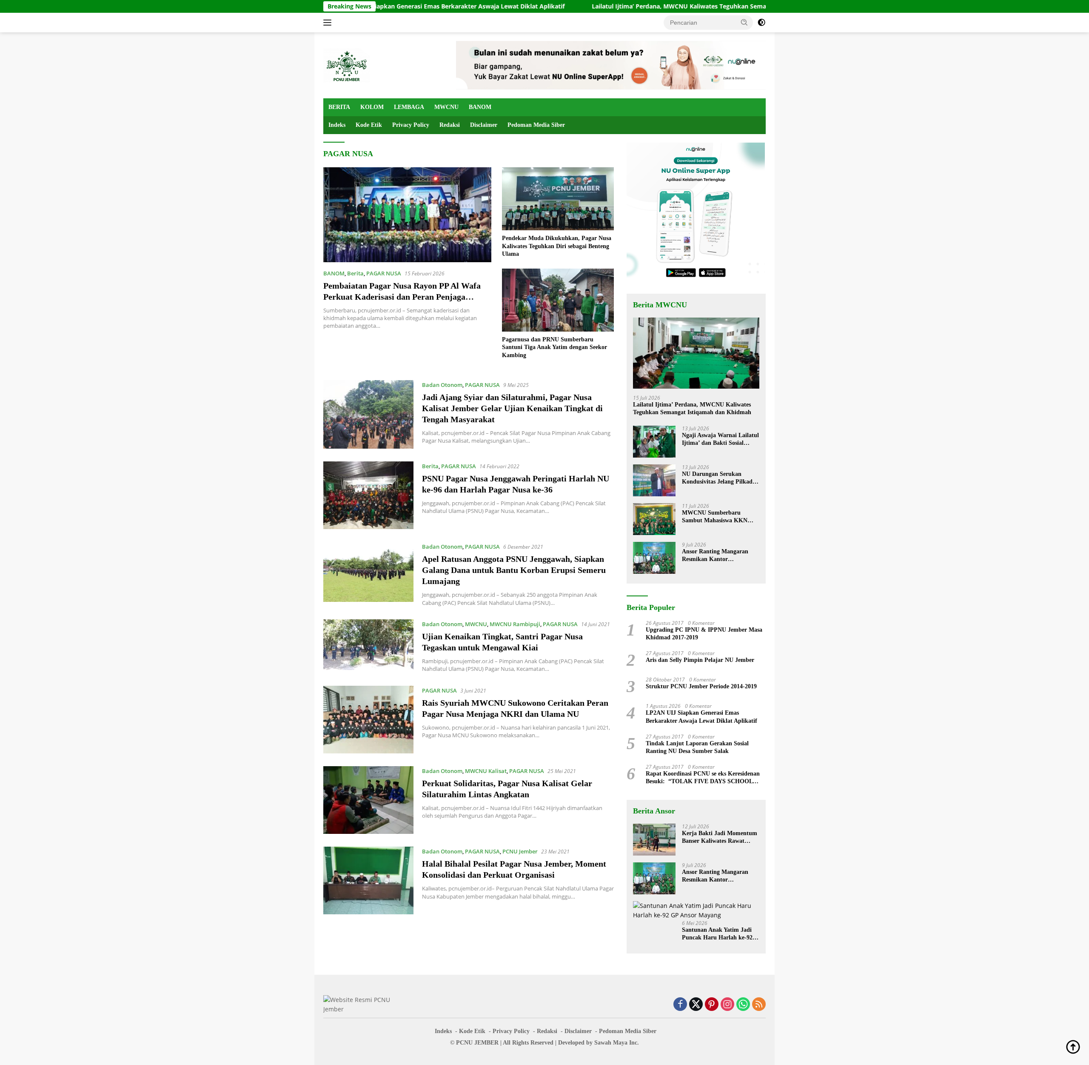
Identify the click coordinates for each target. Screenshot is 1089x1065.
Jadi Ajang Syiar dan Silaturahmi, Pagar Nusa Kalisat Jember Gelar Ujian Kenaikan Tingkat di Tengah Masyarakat (512, 408)
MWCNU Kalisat (486, 771)
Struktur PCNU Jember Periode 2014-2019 (701, 686)
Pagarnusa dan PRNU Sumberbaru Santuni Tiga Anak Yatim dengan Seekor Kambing (554, 347)
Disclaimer (483, 125)
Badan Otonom (442, 385)
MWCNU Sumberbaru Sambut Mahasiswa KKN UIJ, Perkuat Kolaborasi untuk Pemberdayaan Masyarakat (714, 517)
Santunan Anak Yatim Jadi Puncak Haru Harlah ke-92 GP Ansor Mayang (717, 934)
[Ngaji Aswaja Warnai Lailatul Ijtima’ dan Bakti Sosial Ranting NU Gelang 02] (654, 442)
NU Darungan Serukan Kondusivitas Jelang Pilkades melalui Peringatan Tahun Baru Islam (719, 478)
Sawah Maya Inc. (616, 1042)
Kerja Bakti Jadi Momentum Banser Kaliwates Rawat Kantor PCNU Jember (719, 837)
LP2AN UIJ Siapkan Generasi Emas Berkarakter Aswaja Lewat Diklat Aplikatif (387, 6)
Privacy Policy (410, 125)
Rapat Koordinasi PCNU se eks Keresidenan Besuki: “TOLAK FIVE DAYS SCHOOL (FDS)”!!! (703, 777)
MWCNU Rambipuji (515, 624)
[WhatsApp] (743, 1004)
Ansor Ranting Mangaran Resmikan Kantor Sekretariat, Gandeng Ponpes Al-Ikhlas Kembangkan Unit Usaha (720, 555)
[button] (744, 22)
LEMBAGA (409, 107)
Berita (355, 273)
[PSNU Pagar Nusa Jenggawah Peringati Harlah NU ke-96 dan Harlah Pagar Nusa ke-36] (368, 495)
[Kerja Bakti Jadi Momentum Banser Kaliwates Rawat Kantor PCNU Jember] (654, 840)
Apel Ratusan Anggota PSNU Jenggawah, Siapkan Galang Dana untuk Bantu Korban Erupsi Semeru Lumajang (514, 570)
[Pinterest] (711, 1004)
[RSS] (759, 1004)
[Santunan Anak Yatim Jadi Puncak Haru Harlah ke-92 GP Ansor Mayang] (696, 910)
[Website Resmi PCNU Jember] (346, 64)
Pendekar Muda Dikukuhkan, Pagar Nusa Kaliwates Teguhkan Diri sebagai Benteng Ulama (556, 246)
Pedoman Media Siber (536, 125)
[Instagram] (727, 1004)
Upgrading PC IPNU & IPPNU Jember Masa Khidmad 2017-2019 (704, 634)
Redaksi (449, 125)
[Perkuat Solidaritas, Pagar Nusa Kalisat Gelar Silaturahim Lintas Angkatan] (368, 800)
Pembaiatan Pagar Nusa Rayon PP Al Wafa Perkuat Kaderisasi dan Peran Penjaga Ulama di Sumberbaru (402, 296)
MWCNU (446, 107)
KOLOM (372, 107)
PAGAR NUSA (383, 273)
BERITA (339, 107)
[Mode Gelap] (761, 22)
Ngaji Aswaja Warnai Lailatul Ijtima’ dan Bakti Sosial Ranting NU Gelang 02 (720, 439)
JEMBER (486, 1042)
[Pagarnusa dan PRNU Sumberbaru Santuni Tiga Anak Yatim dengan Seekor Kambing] (558, 300)
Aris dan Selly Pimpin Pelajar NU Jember (700, 660)
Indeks (336, 125)
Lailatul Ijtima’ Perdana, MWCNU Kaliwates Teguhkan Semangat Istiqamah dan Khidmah (657, 6)
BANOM (480, 107)
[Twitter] (696, 1004)
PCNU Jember (520, 851)
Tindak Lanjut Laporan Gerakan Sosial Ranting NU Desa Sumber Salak (697, 747)
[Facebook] (680, 1004)
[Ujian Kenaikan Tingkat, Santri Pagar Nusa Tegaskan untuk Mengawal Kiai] (368, 646)
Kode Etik (369, 125)
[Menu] (329, 22)
